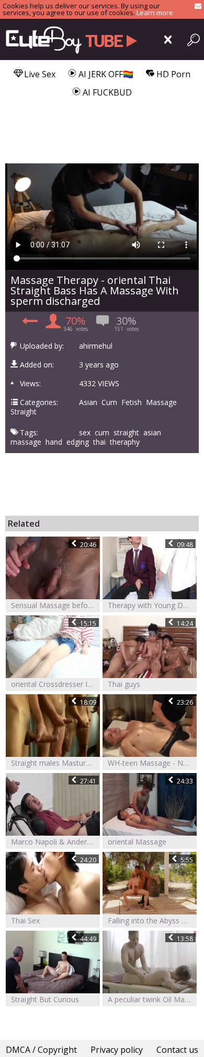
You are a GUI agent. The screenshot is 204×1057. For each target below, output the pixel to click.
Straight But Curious (45, 999)
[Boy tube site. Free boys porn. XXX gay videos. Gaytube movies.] (69, 39)
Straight (23, 411)
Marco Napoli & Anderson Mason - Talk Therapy (55, 842)
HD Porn (172, 74)
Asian (88, 402)
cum (102, 432)
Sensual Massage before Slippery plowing (55, 605)
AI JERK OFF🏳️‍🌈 (104, 74)
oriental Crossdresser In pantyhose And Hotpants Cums (55, 684)
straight (126, 432)
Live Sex (38, 74)
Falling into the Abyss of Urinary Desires (152, 920)
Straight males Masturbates (55, 763)
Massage (161, 402)
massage (25, 442)
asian (152, 432)
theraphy (125, 442)
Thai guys (124, 684)
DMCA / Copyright (41, 1050)
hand (54, 442)
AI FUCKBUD (106, 92)
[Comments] (28, 324)
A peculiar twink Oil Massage (152, 999)
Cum (109, 402)
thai (99, 442)
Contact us (177, 1050)
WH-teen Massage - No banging (152, 763)
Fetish (131, 402)
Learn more (155, 12)
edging (77, 442)
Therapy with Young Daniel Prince (152, 605)
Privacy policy (116, 1050)
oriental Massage (137, 842)
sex (84, 432)
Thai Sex (25, 920)
